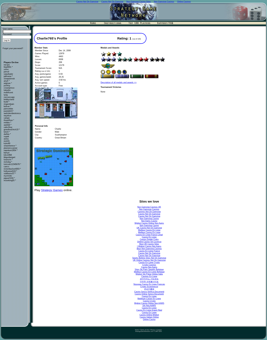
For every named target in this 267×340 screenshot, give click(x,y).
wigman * (8, 83)
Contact (159, 330)
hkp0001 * (8, 67)
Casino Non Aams (149, 267)
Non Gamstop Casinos (149, 209)
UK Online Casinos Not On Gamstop (149, 260)
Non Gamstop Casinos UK (149, 207)
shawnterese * (10, 146)
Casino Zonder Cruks (149, 239)
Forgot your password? (13, 48)
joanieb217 (8, 111)
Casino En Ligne (149, 237)
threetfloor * (9, 120)
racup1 (7, 65)
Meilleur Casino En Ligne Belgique (149, 272)
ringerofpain (9, 104)
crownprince (9, 88)
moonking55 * (10, 180)
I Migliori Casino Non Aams (149, 246)
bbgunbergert (9, 157)
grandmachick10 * (12, 129)
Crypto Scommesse (149, 286)
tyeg (6, 95)
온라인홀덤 (149, 289)
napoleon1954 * (10, 150)
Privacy (152, 330)
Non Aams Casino (149, 221)
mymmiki (8, 176)
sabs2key (8, 127)
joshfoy (7, 85)
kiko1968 (8, 155)
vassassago (9, 97)
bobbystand (9, 99)
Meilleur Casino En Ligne (149, 230)
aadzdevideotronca (12, 113)
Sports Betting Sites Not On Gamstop (149, 258)
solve (6, 69)
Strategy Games (52, 190)
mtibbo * (7, 122)
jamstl (6, 71)
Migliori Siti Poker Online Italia (149, 274)
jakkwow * (8, 76)
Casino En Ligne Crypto (149, 262)
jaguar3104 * (9, 178)
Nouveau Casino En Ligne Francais (149, 284)
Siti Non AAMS (149, 305)
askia (6, 139)
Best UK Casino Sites (149, 244)
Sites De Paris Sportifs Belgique (149, 269)
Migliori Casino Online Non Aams (149, 223)
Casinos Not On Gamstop (149, 211)
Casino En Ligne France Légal (149, 235)
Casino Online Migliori (149, 315)
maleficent (8, 92)
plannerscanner (10, 148)
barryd (6, 152)
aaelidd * (7, 125)
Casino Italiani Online (149, 317)
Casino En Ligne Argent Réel (149, 310)
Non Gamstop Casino (149, 218)
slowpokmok (9, 78)
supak (6, 136)
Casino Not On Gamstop (149, 214)
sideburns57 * (10, 173)
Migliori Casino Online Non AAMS (149, 303)
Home (137, 330)
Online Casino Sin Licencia (149, 241)
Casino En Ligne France (149, 251)
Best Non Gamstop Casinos (149, 248)
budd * (6, 102)
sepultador (8, 74)
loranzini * (8, 159)
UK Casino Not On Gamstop (149, 228)
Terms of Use (144, 330)
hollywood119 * (10, 171)
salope (7, 118)
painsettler (8, 109)
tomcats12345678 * (12, 164)
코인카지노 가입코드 (149, 279)
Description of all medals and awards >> (119, 82)
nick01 (7, 141)
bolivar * (7, 106)
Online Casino (149, 319)
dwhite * (7, 134)
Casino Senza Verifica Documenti (149, 291)
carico (6, 166)
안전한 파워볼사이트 (149, 281)
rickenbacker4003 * (12, 169)
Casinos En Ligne (149, 276)
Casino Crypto (149, 301)
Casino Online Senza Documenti (149, 294)
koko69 (7, 143)
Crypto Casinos (149, 265)
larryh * (7, 132)
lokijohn (7, 90)
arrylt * (7, 81)
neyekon (7, 115)
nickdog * (8, 162)
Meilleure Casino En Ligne (149, 298)
